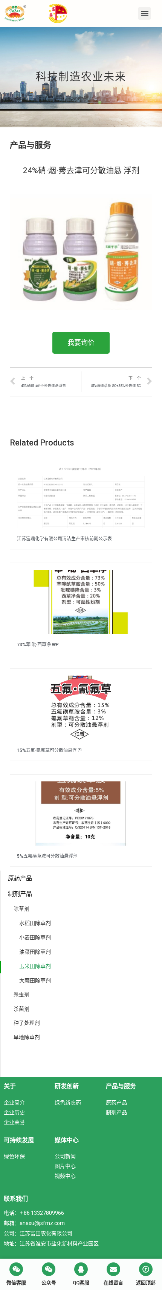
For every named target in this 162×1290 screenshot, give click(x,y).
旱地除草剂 (27, 1037)
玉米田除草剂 (35, 966)
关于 (10, 1086)
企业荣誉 (14, 1122)
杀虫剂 (21, 994)
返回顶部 (146, 1282)
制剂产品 (20, 893)
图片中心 (65, 1166)
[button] (144, 13)
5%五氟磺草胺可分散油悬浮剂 (47, 856)
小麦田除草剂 (35, 937)
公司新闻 (65, 1156)
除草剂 (21, 909)
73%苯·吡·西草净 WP (38, 644)
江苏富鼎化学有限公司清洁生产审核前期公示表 (64, 538)
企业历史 (14, 1112)
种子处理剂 (27, 1023)
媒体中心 (67, 1140)
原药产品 (20, 878)
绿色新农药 (68, 1102)
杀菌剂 (21, 1009)
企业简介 (14, 1102)
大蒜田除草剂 (35, 980)
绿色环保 (14, 1156)
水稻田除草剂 (35, 923)
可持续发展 (19, 1140)
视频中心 (65, 1175)
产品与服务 (121, 1086)
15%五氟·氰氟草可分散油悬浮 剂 (50, 750)
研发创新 (67, 1086)
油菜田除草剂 (35, 951)
